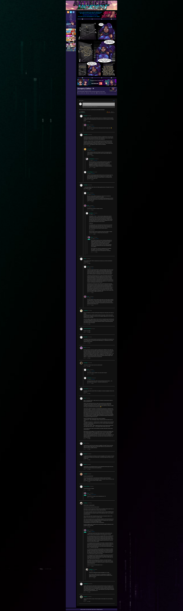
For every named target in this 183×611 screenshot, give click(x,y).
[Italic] (84, 106)
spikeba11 (85, 596)
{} (95, 106)
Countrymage (89, 149)
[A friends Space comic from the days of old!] (71, 41)
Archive (70, 16)
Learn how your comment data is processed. (98, 109)
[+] (96, 106)
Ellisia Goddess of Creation (102, 92)
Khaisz (93, 297)
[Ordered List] (88, 106)
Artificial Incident (83, 92)
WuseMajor (93, 150)
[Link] (94, 106)
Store (71, 19)
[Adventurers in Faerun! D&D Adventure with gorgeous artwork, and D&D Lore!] (71, 50)
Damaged (85, 115)
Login (114, 100)
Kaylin (98, 92)
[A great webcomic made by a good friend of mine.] (71, 29)
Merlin (85, 347)
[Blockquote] (91, 106)
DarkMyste (93, 531)
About (71, 15)
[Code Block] (92, 106)
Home (71, 14)
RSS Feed (68, 12)
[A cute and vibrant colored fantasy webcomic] (71, 37)
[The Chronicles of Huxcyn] (71, 46)
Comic (79, 92)
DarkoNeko (86, 362)
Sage (85, 89)
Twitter (71, 12)
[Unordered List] (90, 106)
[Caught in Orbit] (71, 48)
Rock (88, 192)
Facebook (73, 12)
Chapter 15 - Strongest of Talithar (91, 92)
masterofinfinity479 (87, 328)
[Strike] (87, 106)
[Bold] (83, 106)
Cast (71, 18)
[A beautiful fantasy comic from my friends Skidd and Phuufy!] (71, 44)
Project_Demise (94, 494)
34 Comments (89, 89)
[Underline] (86, 106)
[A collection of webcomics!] (71, 39)
